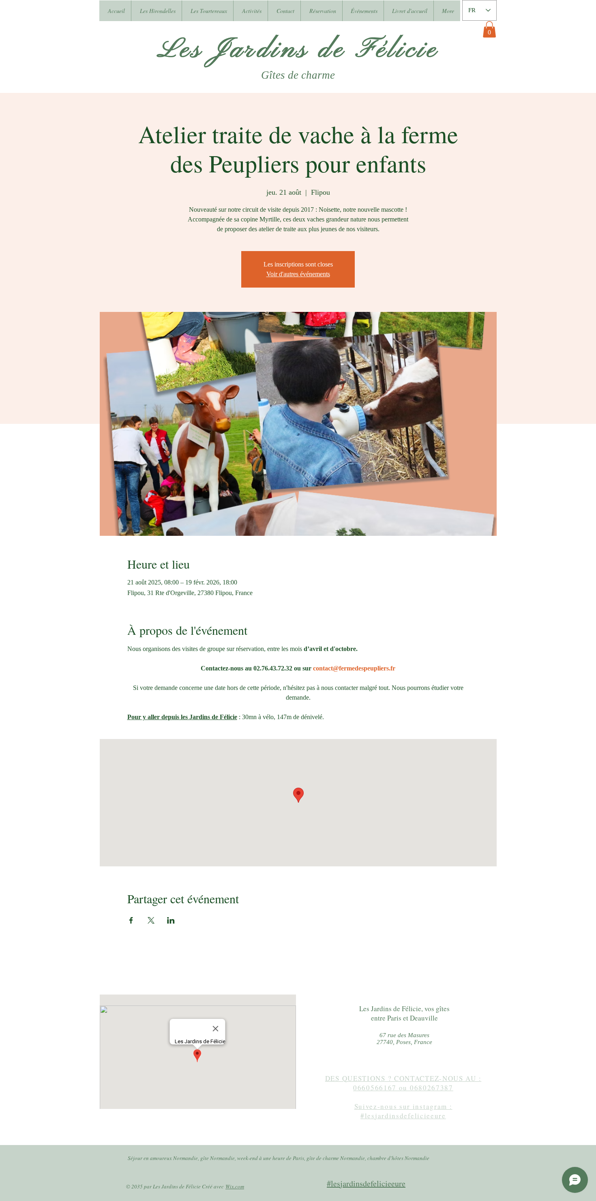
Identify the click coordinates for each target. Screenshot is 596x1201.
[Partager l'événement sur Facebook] (131, 920)
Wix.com (234, 1186)
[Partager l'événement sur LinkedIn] (171, 920)
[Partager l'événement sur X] (151, 920)
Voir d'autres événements (298, 274)
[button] (489, 29)
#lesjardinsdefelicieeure (366, 1183)
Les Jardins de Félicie (298, 50)
